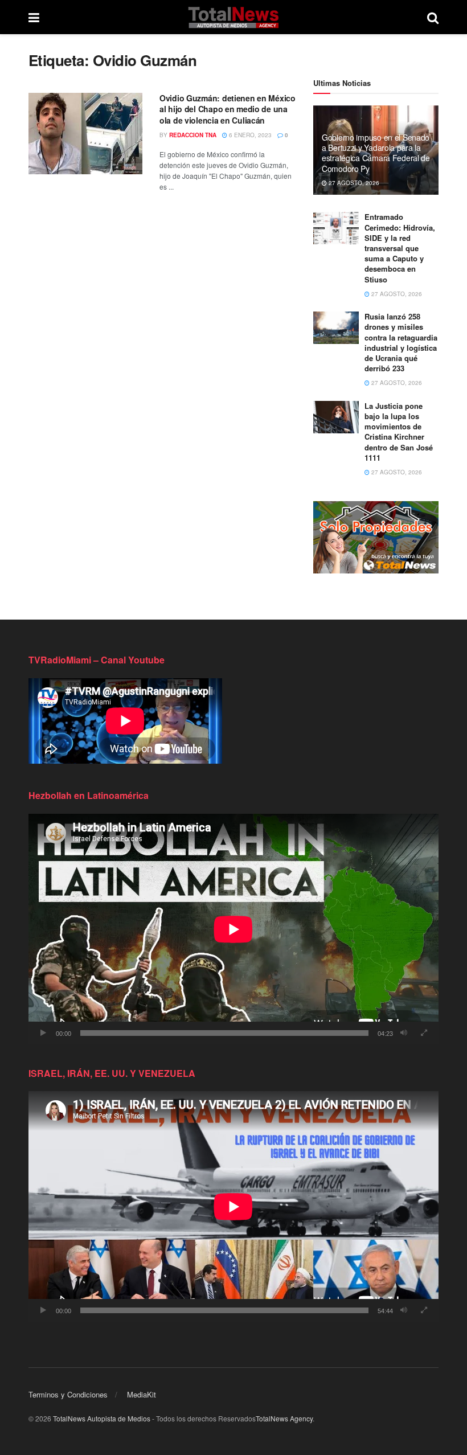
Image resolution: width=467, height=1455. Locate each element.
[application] (233, 929)
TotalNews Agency (284, 1418)
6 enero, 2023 (249, 135)
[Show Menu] (33, 17)
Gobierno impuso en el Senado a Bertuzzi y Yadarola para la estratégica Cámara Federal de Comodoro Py (376, 153)
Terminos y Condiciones (68, 1394)
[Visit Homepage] (233, 17)
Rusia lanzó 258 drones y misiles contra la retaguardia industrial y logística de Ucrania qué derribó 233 (400, 342)
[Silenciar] (403, 1033)
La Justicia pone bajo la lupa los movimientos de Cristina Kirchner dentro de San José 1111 (398, 431)
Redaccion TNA (192, 135)
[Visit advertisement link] (376, 537)
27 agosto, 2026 (353, 183)
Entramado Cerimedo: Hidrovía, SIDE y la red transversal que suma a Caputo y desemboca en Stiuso (399, 247)
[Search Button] (433, 17)
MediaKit (141, 1394)
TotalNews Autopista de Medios (101, 1418)
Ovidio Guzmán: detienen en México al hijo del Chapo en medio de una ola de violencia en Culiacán (227, 109)
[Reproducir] (43, 1033)
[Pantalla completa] (423, 1033)
